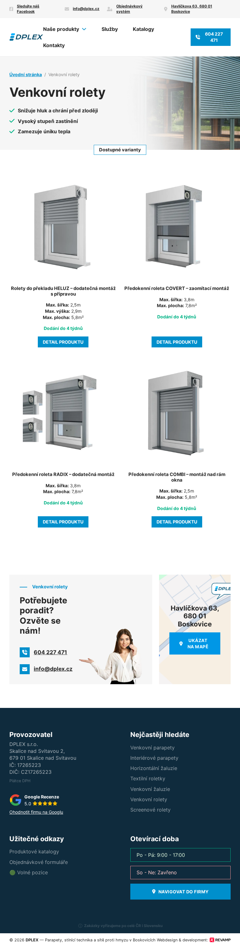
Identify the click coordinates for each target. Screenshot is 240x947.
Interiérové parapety (154, 758)
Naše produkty (61, 29)
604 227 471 (214, 37)
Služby (110, 29)
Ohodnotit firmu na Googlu (36, 812)
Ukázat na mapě (198, 643)
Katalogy (143, 29)
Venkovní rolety (148, 799)
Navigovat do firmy (183, 891)
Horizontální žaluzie (153, 768)
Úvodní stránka (25, 74)
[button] (120, 928)
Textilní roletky (147, 778)
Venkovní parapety (152, 747)
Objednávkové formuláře (38, 862)
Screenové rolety (150, 810)
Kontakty (54, 45)
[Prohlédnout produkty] (84, 29)
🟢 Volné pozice (28, 872)
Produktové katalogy (34, 851)
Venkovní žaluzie (150, 789)
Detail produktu (63, 342)
